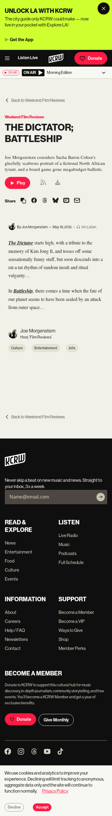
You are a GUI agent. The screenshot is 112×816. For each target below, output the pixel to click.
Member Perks (72, 648)
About (10, 612)
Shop (63, 639)
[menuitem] (57, 183)
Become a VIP (72, 621)
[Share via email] (77, 201)
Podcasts (67, 553)
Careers (12, 621)
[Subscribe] (100, 497)
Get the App (21, 39)
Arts (72, 348)
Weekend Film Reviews (24, 117)
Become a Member (76, 612)
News (10, 542)
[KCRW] (15, 464)
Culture (17, 348)
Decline (14, 807)
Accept (42, 807)
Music (64, 544)
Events (11, 578)
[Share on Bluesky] (56, 201)
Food (9, 560)
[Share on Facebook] (34, 201)
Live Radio (68, 535)
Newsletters (16, 639)
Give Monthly (56, 720)
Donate (95, 58)
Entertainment (45, 348)
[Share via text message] (66, 201)
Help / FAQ (15, 630)
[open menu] (9, 58)
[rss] (43, 184)
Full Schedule (71, 562)
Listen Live (28, 57)
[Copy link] (23, 201)
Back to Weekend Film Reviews (38, 100)
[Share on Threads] (45, 201)
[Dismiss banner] (104, 8)
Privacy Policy (55, 790)
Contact (13, 648)
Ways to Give (71, 630)
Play (21, 183)
